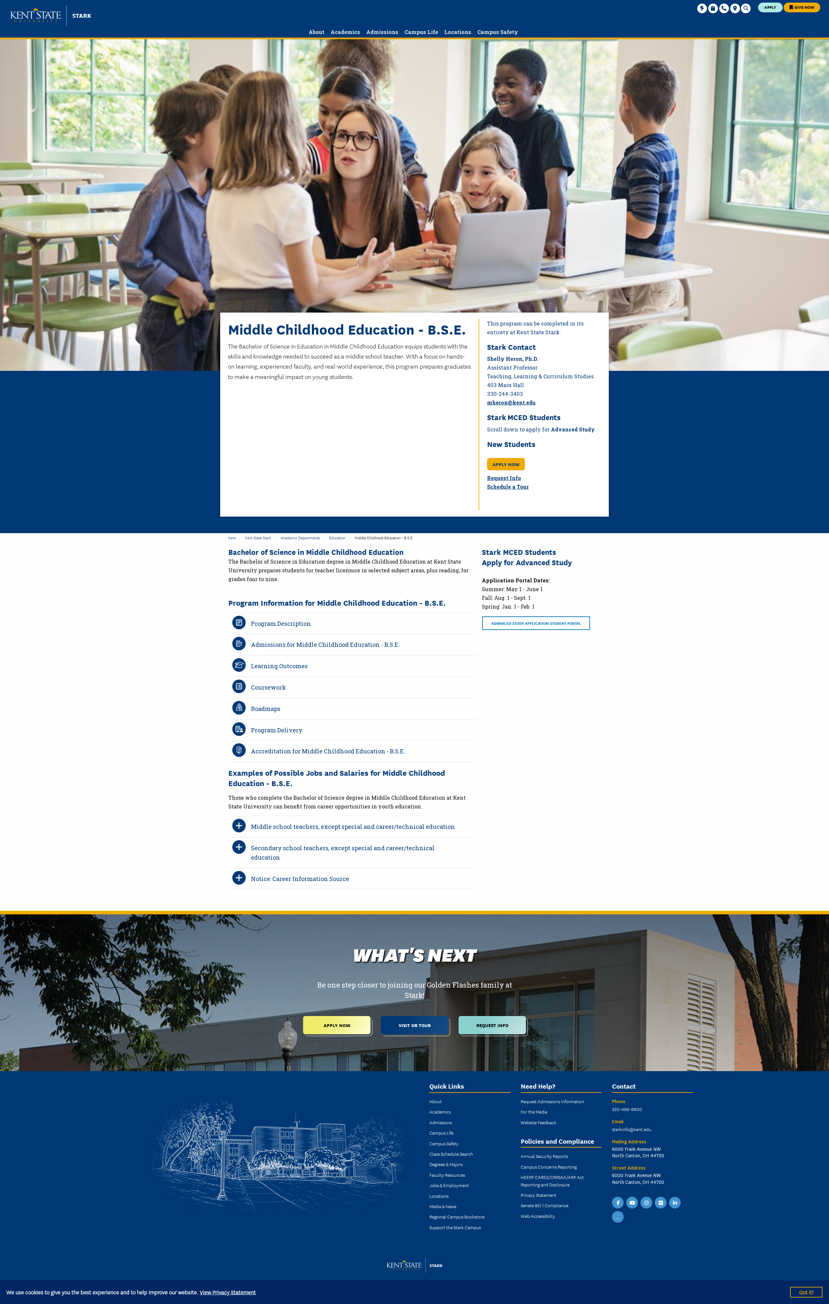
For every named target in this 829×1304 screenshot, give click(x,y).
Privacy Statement (538, 1194)
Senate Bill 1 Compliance (544, 1205)
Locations (439, 1195)
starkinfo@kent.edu (631, 1129)
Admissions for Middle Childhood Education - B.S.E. (325, 644)
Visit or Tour (415, 1025)
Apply (770, 7)
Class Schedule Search (451, 1153)
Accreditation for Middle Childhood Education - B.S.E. (328, 751)
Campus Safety (444, 1143)
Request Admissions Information (552, 1101)
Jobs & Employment (449, 1185)
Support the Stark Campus (455, 1227)
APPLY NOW (506, 464)
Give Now (803, 7)
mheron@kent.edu (511, 402)
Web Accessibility (538, 1215)
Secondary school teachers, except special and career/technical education (343, 852)
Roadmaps (265, 709)
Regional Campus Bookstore (456, 1216)
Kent (232, 537)
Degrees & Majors (445, 1164)
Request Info (504, 478)
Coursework (268, 687)
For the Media (534, 1111)
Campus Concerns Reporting (549, 1166)
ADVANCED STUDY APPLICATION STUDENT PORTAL (536, 623)
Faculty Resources (447, 1174)
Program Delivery (276, 730)
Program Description (281, 623)
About (435, 1101)
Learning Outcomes (279, 666)
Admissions (440, 1122)
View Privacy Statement (228, 1292)
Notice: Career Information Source (300, 879)
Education (337, 537)
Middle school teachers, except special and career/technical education (353, 826)
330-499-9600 (627, 1109)
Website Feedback (538, 1122)
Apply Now (337, 1025)
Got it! (806, 1292)
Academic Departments (300, 537)
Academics (440, 1111)
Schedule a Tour (508, 486)
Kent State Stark (258, 537)
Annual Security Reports (544, 1156)
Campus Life (441, 1132)
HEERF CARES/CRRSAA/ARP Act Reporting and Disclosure (552, 1180)
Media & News (442, 1206)
